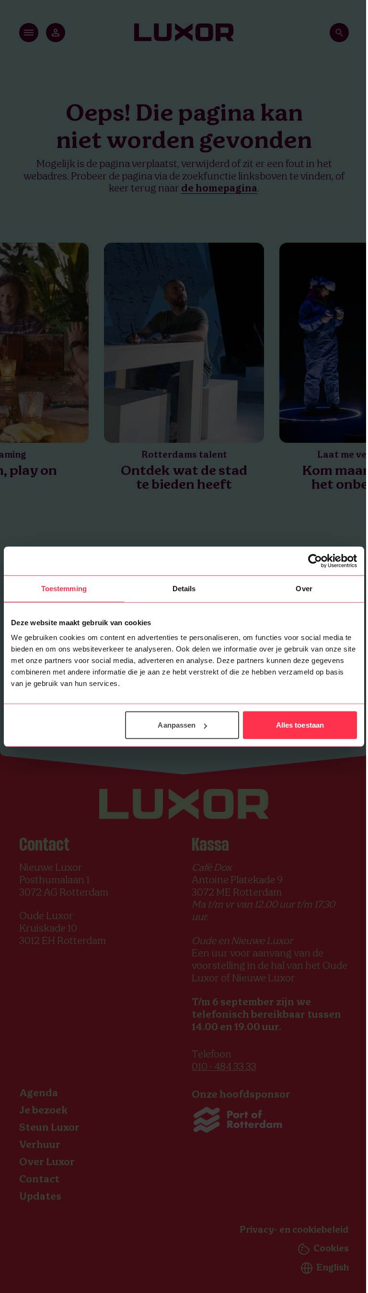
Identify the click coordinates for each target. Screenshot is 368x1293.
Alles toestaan (300, 725)
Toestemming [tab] (64, 588)
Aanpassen (177, 725)
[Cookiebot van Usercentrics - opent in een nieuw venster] (315, 560)
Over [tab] (304, 588)
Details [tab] (184, 588)
